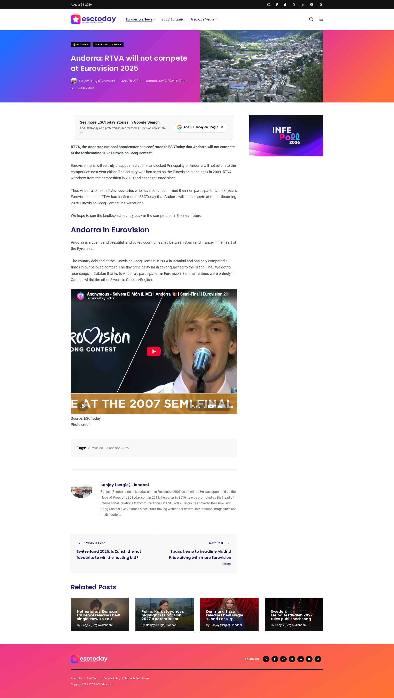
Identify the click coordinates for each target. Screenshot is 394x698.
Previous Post (95, 543)
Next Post (216, 543)
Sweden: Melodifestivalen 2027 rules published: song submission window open (292, 619)
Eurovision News (139, 19)
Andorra (82, 44)
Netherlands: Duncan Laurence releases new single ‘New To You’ (98, 615)
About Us (76, 678)
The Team (93, 678)
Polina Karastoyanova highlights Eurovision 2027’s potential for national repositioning (163, 617)
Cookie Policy (111, 678)
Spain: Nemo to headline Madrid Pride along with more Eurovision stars (200, 557)
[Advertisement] (286, 191)
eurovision (95, 448)
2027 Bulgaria (172, 19)
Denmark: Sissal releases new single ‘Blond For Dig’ (224, 615)
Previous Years (202, 19)
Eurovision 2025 (117, 448)
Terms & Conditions (137, 678)
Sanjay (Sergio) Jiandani (125, 484)
